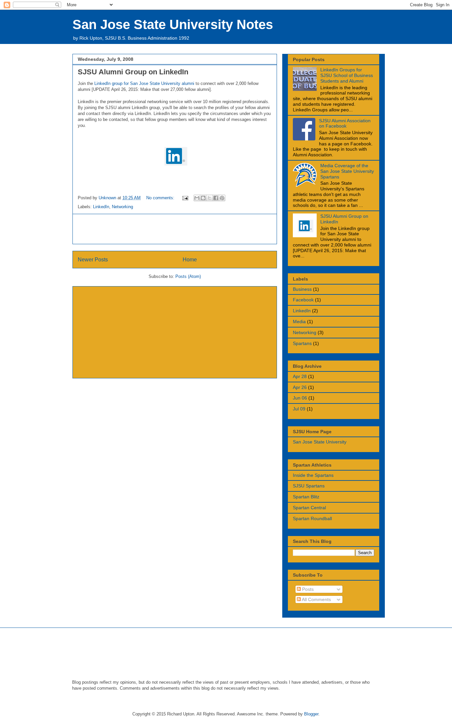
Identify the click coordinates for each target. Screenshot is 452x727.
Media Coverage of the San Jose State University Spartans (347, 171)
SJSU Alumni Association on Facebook (345, 123)
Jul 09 (299, 408)
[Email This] (197, 198)
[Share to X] (209, 198)
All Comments (316, 599)
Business (302, 289)
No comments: (161, 197)
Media (299, 321)
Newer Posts (93, 259)
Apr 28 (300, 376)
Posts (307, 589)
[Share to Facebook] (215, 198)
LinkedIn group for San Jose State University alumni (144, 83)
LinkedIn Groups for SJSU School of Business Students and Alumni (346, 75)
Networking (122, 206)
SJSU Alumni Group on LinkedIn (133, 72)
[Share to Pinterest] (222, 198)
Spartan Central (309, 507)
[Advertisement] (174, 229)
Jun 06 (300, 398)
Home (190, 259)
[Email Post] (185, 197)
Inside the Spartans (313, 475)
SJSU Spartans (309, 485)
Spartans (302, 343)
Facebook (303, 299)
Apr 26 (300, 387)
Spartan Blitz (306, 496)
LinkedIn (101, 206)
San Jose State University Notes (172, 24)
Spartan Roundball (312, 518)
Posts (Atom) (188, 276)
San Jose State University (319, 441)
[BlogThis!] (203, 198)
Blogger (311, 713)
